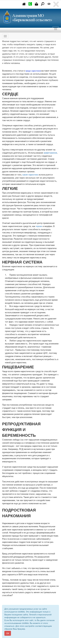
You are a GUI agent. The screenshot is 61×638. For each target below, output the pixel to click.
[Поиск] (43, 3)
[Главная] (24, 3)
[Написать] (36, 3)
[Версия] (49, 3)
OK (7, 633)
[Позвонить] (30, 3)
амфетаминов (50, 152)
